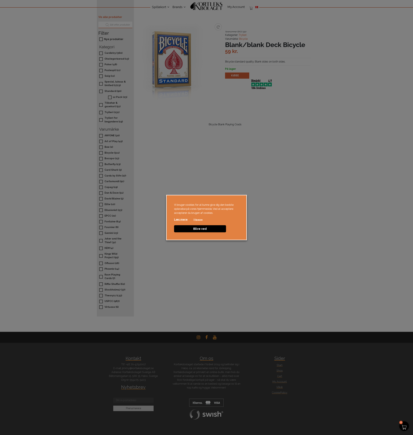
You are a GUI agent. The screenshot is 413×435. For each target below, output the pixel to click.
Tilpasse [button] (198, 219)
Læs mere (181, 219)
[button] (404, 426)
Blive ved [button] (200, 228)
